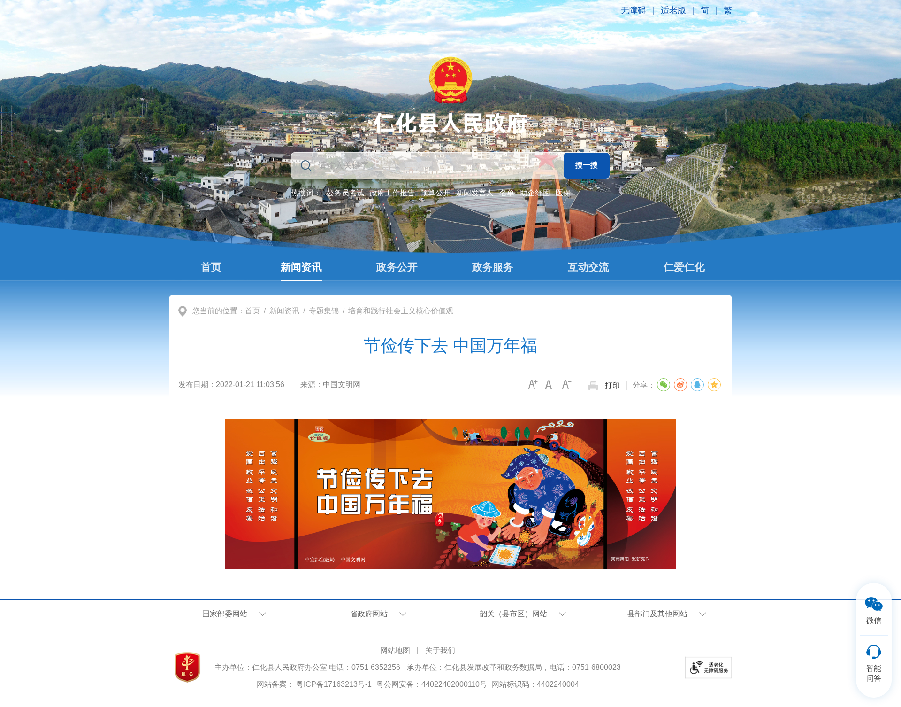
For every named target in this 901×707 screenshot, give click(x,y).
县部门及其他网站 (657, 614)
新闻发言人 (475, 193)
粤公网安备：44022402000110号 (431, 684)
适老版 (673, 10)
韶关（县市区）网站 (513, 614)
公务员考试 (345, 193)
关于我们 (440, 650)
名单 (506, 193)
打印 (612, 385)
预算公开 (435, 193)
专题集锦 (324, 311)
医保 (563, 193)
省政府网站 (369, 614)
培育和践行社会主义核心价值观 (400, 311)
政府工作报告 (392, 193)
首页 (252, 311)
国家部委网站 (224, 614)
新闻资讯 (284, 311)
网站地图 (395, 650)
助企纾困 (535, 193)
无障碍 (633, 10)
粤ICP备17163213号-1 (334, 684)
